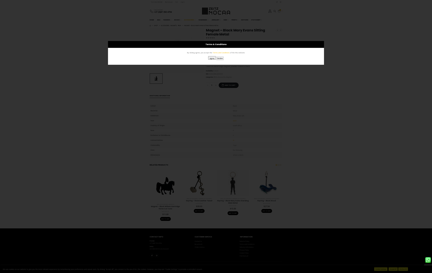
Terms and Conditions (221, 52)
